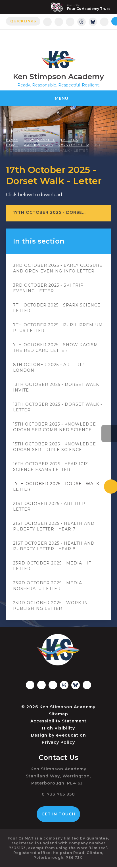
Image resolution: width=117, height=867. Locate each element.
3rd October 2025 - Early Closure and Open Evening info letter (58, 268)
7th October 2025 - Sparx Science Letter (57, 308)
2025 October (73, 145)
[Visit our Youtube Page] (104, 22)
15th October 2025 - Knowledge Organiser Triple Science (54, 446)
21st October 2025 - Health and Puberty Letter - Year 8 (54, 546)
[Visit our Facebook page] (59, 22)
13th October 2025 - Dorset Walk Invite (56, 387)
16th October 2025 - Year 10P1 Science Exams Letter (51, 466)
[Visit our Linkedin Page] (70, 22)
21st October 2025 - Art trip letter (49, 506)
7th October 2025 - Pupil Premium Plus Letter (58, 327)
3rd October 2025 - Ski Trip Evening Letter (48, 288)
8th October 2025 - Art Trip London (49, 367)
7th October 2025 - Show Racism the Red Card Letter (55, 347)
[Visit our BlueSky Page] (93, 22)
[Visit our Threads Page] (81, 22)
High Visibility (58, 728)
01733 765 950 (58, 794)
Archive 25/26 (38, 145)
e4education (71, 735)
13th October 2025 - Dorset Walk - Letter (57, 407)
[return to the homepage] (58, 59)
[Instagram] (47, 22)
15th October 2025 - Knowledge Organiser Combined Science (54, 427)
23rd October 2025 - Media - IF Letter (52, 566)
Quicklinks (23, 21)
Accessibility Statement (58, 721)
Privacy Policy (58, 742)
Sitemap (58, 713)
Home (12, 140)
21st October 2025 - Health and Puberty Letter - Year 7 (54, 526)
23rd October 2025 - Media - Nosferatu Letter (49, 585)
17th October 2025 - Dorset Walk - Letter (58, 486)
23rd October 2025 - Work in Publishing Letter (50, 605)
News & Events (39, 140)
